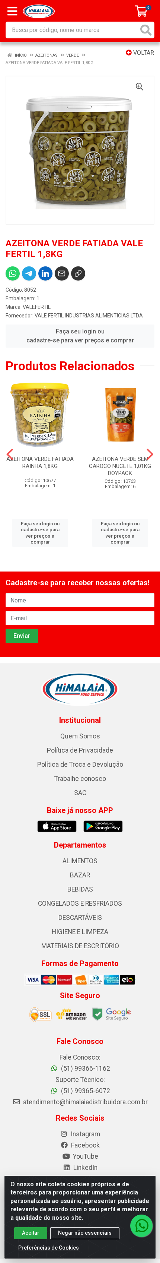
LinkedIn (84, 1167)
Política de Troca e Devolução (80, 764)
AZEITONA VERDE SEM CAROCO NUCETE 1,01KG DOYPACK (120, 466)
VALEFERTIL (37, 307)
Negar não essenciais (85, 1233)
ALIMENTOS (80, 861)
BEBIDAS (80, 889)
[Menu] (12, 11)
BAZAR (80, 875)
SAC (80, 793)
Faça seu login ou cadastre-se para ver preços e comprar (80, 336)
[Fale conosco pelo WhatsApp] (141, 1226)
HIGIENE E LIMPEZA (80, 932)
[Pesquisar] (146, 30)
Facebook (85, 1145)
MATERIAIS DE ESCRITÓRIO (80, 946)
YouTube (84, 1156)
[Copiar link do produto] (78, 273)
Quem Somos (80, 736)
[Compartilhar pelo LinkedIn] (45, 273)
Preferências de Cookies (48, 1248)
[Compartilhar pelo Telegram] (29, 273)
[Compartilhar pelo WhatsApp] (13, 273)
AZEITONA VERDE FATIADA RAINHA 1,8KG (40, 462)
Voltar (143, 52)
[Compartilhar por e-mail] (62, 273)
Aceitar (30, 1233)
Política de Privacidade (80, 750)
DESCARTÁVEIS (80, 917)
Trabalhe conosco (80, 778)
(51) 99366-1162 (85, 1068)
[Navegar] (10, 454)
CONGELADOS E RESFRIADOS (80, 903)
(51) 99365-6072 (85, 1091)
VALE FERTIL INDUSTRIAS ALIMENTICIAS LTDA (89, 316)
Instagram (84, 1134)
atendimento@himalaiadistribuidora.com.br (85, 1102)
